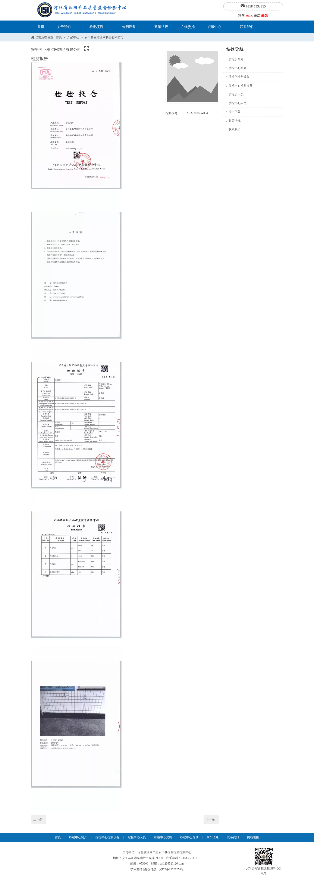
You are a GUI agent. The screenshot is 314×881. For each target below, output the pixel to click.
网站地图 (253, 837)
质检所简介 (236, 59)
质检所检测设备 (239, 76)
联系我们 (235, 129)
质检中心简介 (238, 68)
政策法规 (235, 120)
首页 (58, 837)
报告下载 (235, 111)
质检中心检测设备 (240, 85)
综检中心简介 (78, 837)
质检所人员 (236, 94)
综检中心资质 (163, 837)
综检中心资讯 (189, 837)
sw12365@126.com (172, 863)
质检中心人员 (238, 103)
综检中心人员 (137, 837)
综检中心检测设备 (107, 837)
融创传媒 (150, 869)
